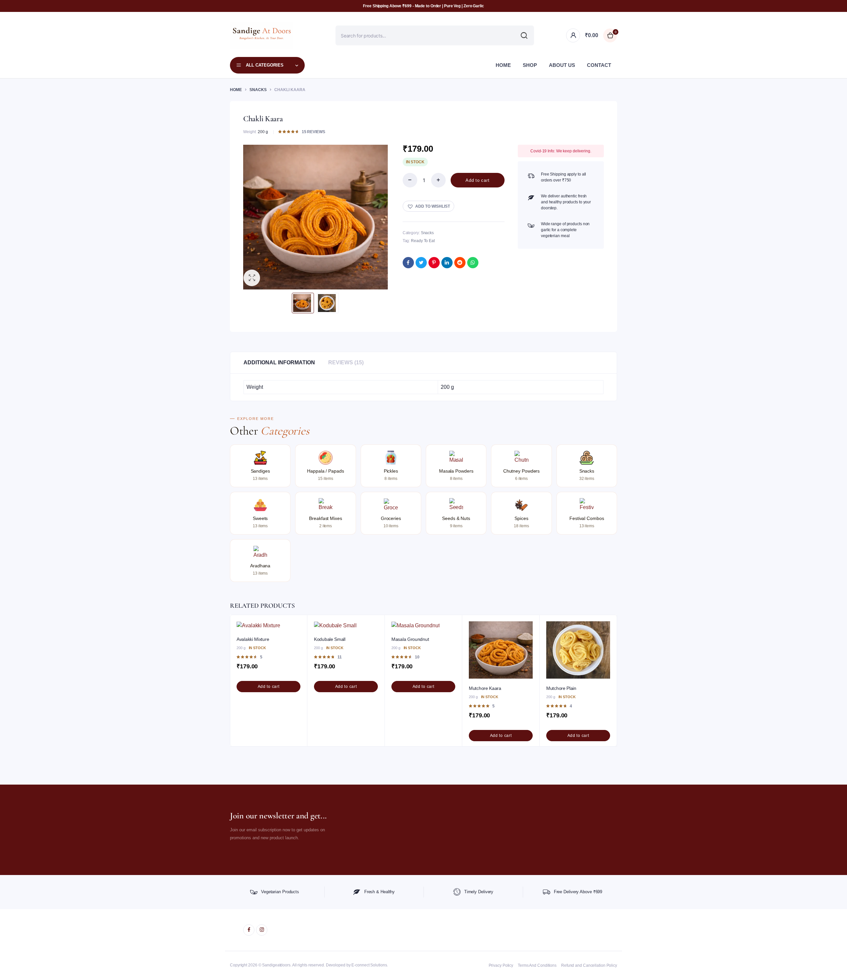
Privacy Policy (501, 965)
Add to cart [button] (269, 686)
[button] (252, 278)
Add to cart (478, 180)
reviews (313, 131)
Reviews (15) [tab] (346, 362)
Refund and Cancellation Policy (589, 965)
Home (503, 65)
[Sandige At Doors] (261, 35)
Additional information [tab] (279, 362)
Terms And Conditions (537, 965)
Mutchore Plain (561, 688)
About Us (562, 65)
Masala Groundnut (410, 639)
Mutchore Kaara (485, 688)
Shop (530, 65)
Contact (599, 65)
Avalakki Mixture (253, 639)
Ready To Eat (423, 240)
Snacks (258, 89)
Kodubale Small (329, 639)
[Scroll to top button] (832, 964)
